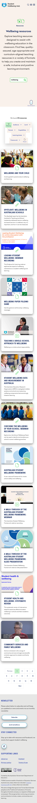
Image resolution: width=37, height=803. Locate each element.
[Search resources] (25, 80)
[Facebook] (4, 746)
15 (31, 681)
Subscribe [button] (14, 717)
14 (25, 681)
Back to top (31, 796)
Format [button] (10, 130)
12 (14, 681)
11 (8, 681)
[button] (27, 5)
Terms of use (23, 763)
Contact (21, 759)
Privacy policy (6, 763)
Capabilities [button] (22, 130)
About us (4, 759)
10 (32, 676)
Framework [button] (14, 140)
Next (19, 686)
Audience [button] (16, 125)
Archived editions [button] (14, 725)
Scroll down (31, 106)
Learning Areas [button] (17, 135)
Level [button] (26, 125)
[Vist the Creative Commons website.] (6, 770)
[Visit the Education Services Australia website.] (17, 770)
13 (19, 681)
